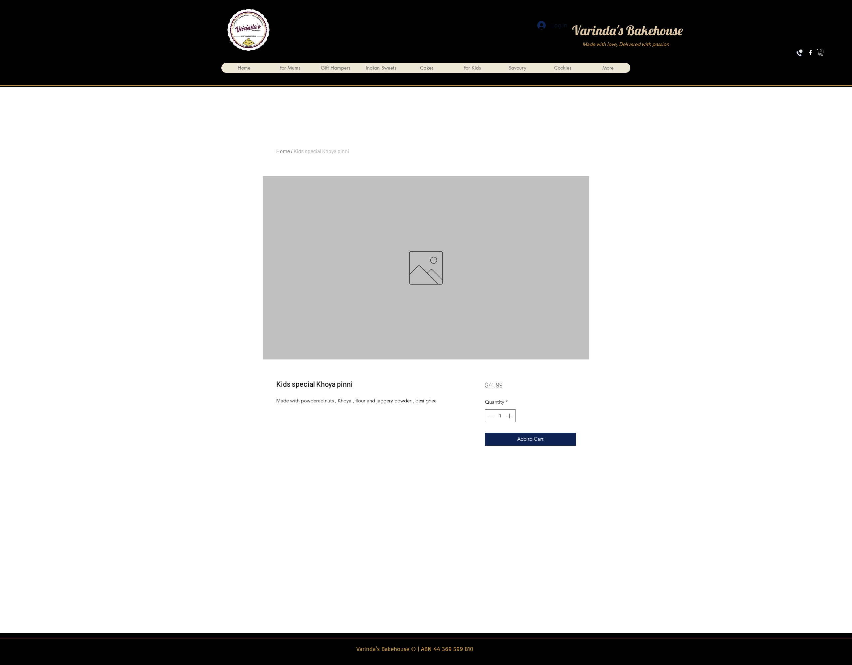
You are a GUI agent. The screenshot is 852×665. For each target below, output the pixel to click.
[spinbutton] (500, 416)
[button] (821, 52)
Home (283, 151)
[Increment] (510, 416)
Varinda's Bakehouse (627, 30)
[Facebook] (810, 52)
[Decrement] (490, 416)
